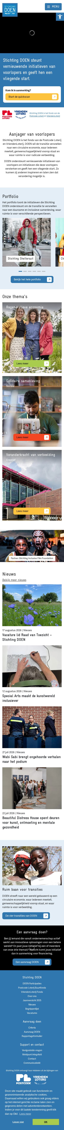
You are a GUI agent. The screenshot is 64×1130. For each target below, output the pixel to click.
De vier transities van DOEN (21, 915)
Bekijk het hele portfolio (27, 279)
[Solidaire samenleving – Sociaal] (32, 411)
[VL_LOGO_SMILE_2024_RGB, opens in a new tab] (20, 114)
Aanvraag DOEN (32, 1032)
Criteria (32, 1027)
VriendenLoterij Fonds (32, 992)
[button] (60, 17)
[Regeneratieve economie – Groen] (32, 337)
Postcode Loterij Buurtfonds (32, 987)
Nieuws (32, 1004)
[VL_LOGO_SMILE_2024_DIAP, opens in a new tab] (40, 1080)
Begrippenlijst (32, 1009)
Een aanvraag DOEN (27, 962)
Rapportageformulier (32, 1036)
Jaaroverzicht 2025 (32, 1000)
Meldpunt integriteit (32, 1054)
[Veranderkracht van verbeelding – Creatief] (32, 485)
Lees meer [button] (25, 1114)
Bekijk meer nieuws (14, 580)
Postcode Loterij (37, 116)
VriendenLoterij (53, 116)
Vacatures (32, 1013)
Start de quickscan (19, 96)
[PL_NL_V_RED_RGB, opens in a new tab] (7, 114)
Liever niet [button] (18, 1122)
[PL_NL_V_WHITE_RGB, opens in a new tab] (23, 1080)
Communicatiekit (32, 1063)
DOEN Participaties (32, 983)
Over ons (32, 996)
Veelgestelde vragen (32, 1050)
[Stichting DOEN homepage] (10, 9)
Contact (32, 1058)
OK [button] (45, 1122)
